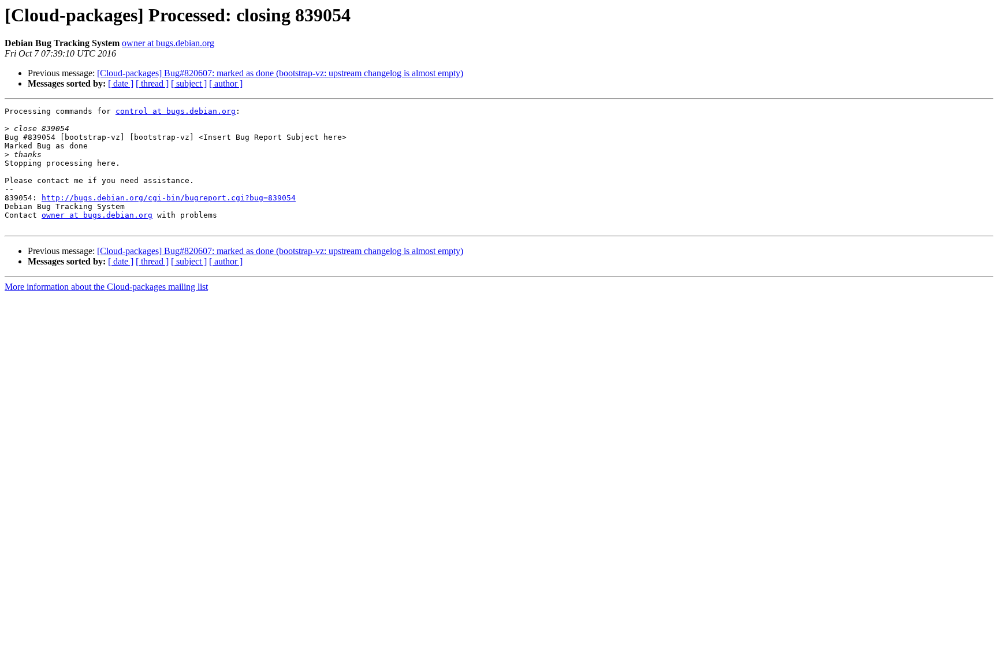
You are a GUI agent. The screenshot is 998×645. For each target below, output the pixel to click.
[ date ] (120, 83)
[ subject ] (189, 83)
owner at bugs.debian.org (168, 43)
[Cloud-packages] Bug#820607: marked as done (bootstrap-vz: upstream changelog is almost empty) (280, 73)
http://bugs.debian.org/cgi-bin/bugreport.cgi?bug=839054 (169, 197)
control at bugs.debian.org (176, 111)
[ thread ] (152, 83)
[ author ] (226, 83)
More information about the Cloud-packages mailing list (106, 287)
